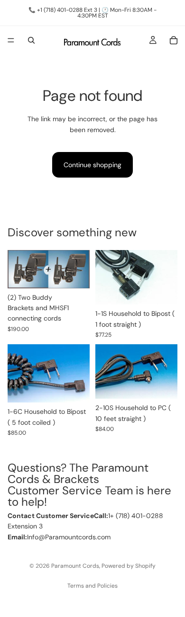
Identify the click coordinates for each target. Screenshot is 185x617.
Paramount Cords (75, 566)
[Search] (31, 40)
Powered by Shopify (129, 566)
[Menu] (11, 40)
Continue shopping (92, 165)
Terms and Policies (92, 586)
